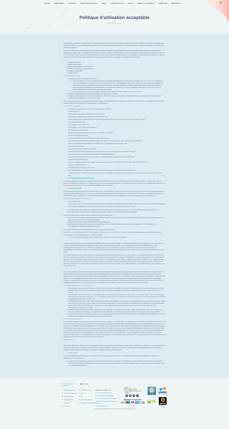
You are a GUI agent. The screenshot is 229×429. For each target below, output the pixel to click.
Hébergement (59, 3)
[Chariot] (220, 2)
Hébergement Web (69, 390)
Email (104, 3)
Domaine (66, 406)
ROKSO (75, 305)
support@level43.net (101, 406)
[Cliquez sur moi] (126, 395)
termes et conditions (86, 399)
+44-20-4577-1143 (102, 401)
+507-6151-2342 (101, 395)
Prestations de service (89, 3)
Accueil (47, 3)
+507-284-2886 (101, 393)
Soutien (130, 3)
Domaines (72, 3)
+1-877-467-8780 (102, 398)
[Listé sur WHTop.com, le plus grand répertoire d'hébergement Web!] (152, 390)
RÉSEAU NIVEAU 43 (103, 390)
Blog (82, 396)
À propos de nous (117, 3)
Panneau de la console (145, 3)
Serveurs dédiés (68, 396)
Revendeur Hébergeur (70, 393)
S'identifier (163, 3)
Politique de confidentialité (88, 403)
